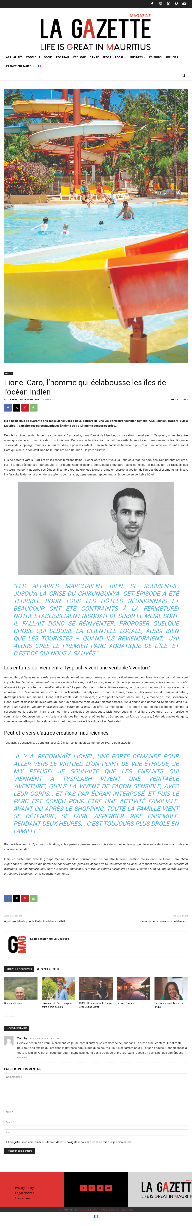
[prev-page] (6, 1014)
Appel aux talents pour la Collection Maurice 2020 (34, 921)
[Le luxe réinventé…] (133, 988)
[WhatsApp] (34, 408)
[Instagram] (160, 4)
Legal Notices (24, 1193)
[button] (183, 75)
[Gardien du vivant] (21, 988)
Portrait (8, 373)
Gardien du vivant (13, 1003)
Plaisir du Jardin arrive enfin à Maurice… (164, 921)
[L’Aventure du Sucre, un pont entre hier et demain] (58, 988)
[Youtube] (184, 4)
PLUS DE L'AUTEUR (48, 969)
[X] (168, 4)
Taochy (22, 1038)
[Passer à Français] (96, 1216)
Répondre (22, 1057)
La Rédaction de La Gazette (23, 399)
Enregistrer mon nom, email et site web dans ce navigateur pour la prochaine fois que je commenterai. (70, 1142)
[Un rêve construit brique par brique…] (171, 988)
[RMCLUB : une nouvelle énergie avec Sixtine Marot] (96, 988)
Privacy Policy (24, 1188)
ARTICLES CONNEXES (19, 969)
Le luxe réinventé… (126, 1003)
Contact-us (22, 1198)
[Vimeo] (176, 4)
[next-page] (12, 1014)
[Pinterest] (25, 408)
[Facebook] (152, 4)
